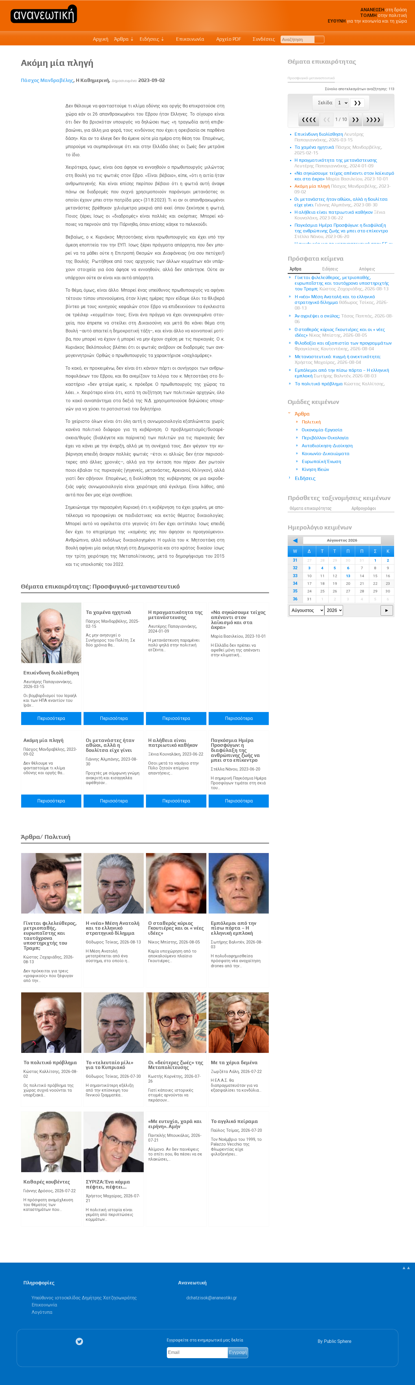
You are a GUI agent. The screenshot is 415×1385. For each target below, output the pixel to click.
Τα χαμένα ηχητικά (108, 612)
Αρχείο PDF (228, 39)
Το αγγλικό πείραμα (234, 1121)
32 (295, 568)
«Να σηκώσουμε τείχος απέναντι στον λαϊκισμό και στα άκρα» (238, 619)
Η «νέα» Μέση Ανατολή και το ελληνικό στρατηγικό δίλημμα (112, 928)
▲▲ (406, 1267)
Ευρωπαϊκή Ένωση (321, 461)
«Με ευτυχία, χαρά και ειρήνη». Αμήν (175, 1123)
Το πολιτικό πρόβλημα (50, 1062)
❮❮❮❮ (309, 119)
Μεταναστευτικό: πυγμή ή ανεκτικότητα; (338, 359)
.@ (211, 1297)
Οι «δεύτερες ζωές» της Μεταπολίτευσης (175, 1065)
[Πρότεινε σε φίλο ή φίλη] (265, 93)
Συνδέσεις (263, 39)
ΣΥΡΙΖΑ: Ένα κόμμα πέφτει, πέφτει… (108, 1184)
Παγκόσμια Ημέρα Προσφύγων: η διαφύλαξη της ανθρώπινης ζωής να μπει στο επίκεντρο (235, 750)
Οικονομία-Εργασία (322, 429)
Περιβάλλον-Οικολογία (325, 437)
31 (295, 560)
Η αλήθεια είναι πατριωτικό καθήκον (173, 742)
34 (295, 583)
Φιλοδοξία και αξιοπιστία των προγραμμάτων (343, 345)
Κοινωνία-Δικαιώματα (326, 453)
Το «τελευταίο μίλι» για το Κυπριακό (109, 1065)
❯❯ (355, 119)
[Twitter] (80, 1341)
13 (348, 576)
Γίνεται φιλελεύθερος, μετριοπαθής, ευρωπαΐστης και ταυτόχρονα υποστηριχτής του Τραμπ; (50, 935)
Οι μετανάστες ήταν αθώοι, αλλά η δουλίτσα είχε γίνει (110, 745)
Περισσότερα (51, 718)
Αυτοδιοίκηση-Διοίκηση (327, 445)
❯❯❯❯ (373, 119)
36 (295, 599)
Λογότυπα (42, 1312)
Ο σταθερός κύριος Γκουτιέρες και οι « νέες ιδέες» (176, 928)
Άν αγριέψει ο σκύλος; (344, 318)
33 (295, 576)
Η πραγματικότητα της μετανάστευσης (175, 614)
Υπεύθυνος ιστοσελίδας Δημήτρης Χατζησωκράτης (84, 1297)
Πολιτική (311, 422)
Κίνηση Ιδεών (315, 469)
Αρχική (100, 39)
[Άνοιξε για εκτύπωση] (255, 93)
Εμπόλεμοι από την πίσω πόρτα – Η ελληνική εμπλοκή (233, 928)
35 (295, 591)
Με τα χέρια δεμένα (234, 1062)
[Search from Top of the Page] (319, 39)
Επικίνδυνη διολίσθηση (51, 673)
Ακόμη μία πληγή (43, 740)
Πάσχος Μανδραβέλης (47, 80)
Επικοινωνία (189, 39)
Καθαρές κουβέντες (46, 1182)
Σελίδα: (326, 102)
